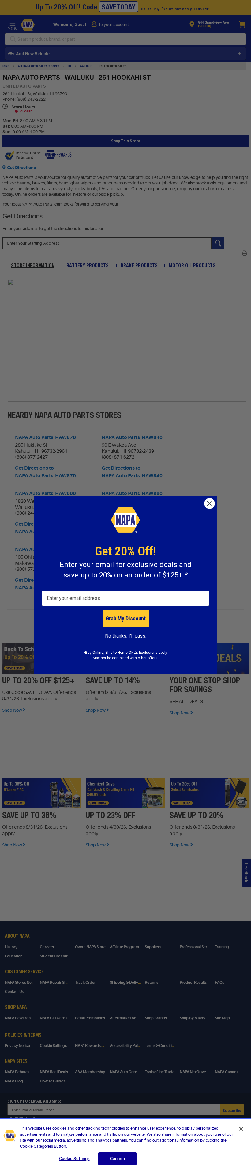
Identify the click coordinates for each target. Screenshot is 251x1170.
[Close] (241, 1129)
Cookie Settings (74, 1158)
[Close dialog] (209, 503)
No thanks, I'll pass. (125, 636)
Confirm (117, 1158)
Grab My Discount (126, 618)
